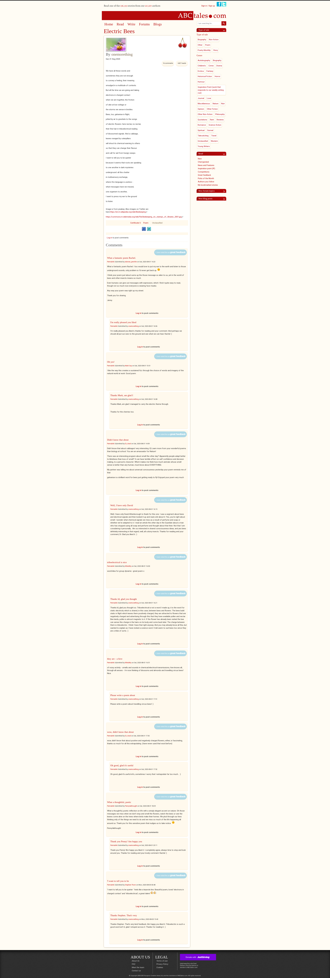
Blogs (157, 24)
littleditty (128, 566)
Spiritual (201, 130)
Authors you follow (206, 181)
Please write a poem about (122, 695)
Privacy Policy (162, 964)
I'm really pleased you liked (123, 322)
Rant (212, 120)
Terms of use (162, 961)
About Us (135, 961)
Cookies (159, 967)
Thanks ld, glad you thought (123, 599)
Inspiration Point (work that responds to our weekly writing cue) (211, 90)
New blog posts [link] (205, 198)
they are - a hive (114, 658)
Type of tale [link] (203, 30)
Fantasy (210, 71)
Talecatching (203, 135)
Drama (219, 66)
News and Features (206, 165)
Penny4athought (131, 806)
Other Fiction (212, 109)
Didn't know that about (118, 440)
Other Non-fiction (205, 114)
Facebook (144, 229)
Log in (109, 238)
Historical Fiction (205, 76)
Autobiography (204, 60)
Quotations (202, 120)
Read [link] (200, 154)
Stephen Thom (130, 885)
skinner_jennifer (131, 262)
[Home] (165, 15)
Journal (201, 98)
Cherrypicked (203, 162)
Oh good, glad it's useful (121, 765)
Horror (217, 76)
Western (214, 141)
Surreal (210, 130)
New (200, 159)
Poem (145, 223)
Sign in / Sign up (208, 6)
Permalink (110, 262)
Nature (215, 103)
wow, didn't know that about (120, 732)
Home (108, 24)
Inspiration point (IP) (206, 168)
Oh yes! (110, 362)
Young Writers (204, 146)
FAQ (133, 964)
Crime (211, 66)
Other (200, 45)
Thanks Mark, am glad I (121, 395)
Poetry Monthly (204, 50)
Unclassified (157, 223)
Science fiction (215, 125)
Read (120, 24)
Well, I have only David (121, 505)
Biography (202, 39)
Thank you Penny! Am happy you (126, 841)
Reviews (220, 120)
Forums (144, 24)
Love (209, 98)
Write (131, 24)
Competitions (203, 172)
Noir (223, 103)
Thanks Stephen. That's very (123, 915)
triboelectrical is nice (117, 562)
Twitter (149, 229)
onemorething (122, 54)
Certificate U (135, 223)
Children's (202, 66)
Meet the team (138, 967)
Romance (202, 125)
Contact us (136, 970)
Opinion (201, 109)
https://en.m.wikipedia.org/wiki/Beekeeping (128, 212)
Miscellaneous (204, 103)
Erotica (201, 71)
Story (215, 50)
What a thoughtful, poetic (119, 802)
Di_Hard (128, 444)
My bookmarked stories (208, 185)
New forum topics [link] (206, 191)
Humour (201, 82)
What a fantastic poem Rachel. (121, 258)
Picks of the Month (206, 178)
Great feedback (204, 175)
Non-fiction (213, 39)
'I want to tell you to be (118, 881)
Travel (213, 135)
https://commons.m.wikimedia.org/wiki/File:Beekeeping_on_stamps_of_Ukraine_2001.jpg (144, 217)
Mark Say (128, 366)
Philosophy (220, 114)
